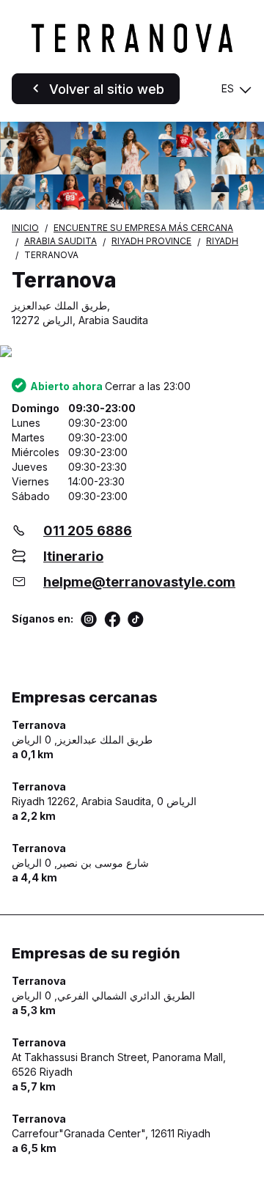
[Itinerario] (132, 352)
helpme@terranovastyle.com (139, 582)
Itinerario (73, 556)
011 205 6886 (87, 530)
